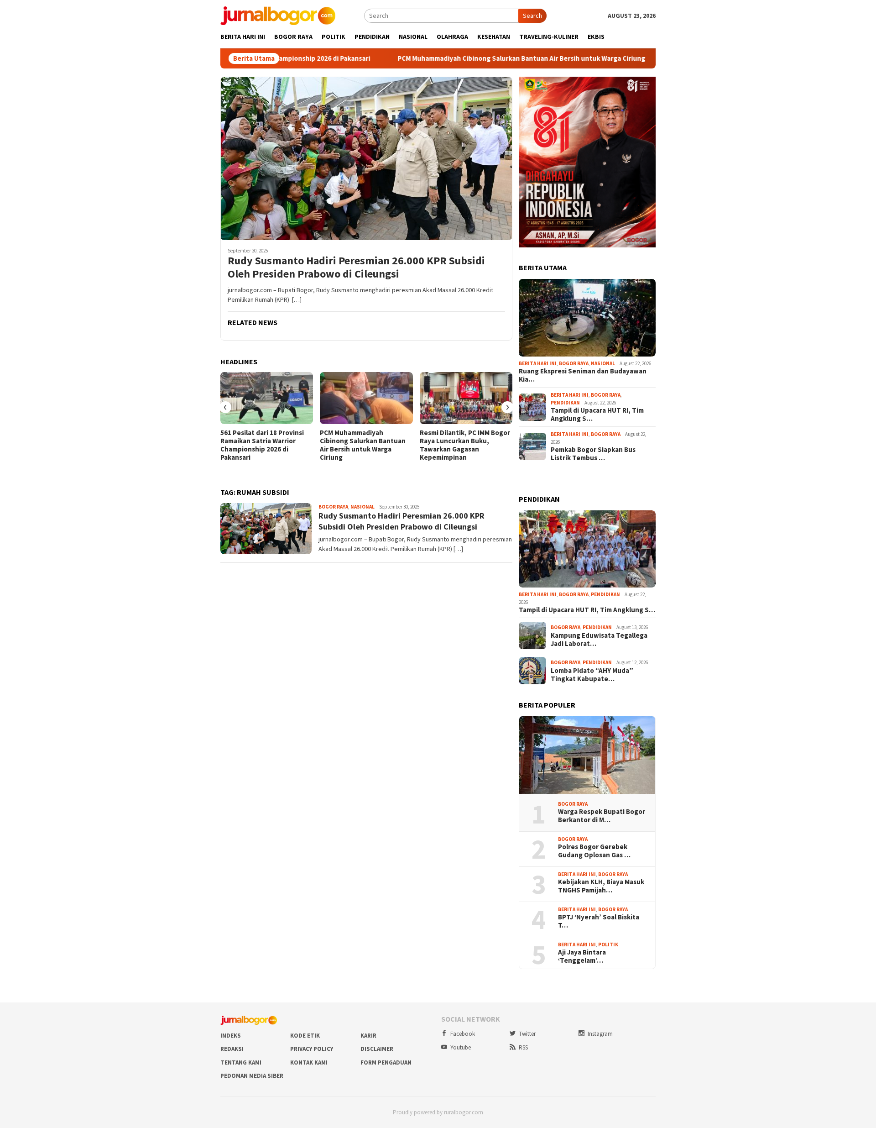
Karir (368, 1035)
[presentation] (225, 407)
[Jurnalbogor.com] (277, 15)
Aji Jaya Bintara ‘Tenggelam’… (582, 956)
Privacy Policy (311, 1049)
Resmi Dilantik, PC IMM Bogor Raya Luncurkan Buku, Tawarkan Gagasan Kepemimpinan (465, 445)
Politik (608, 944)
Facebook (462, 1034)
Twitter (527, 1034)
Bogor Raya (333, 507)
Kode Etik (305, 1035)
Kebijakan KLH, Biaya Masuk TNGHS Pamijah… (601, 886)
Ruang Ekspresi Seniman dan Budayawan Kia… (583, 375)
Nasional (362, 507)
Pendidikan (565, 402)
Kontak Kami (309, 1062)
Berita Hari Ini (538, 363)
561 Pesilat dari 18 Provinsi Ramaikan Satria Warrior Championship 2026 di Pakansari (262, 445)
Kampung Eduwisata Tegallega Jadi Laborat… (599, 639)
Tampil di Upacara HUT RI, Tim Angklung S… (597, 414)
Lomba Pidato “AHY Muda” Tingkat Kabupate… (592, 674)
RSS (523, 1047)
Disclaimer (376, 1049)
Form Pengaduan (386, 1062)
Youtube (460, 1047)
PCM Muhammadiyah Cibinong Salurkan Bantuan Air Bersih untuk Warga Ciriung (467, 58)
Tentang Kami (240, 1062)
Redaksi (232, 1049)
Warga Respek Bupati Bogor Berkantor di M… (601, 816)
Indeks (230, 1035)
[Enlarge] (643, 88)
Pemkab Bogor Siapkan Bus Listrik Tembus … (593, 454)
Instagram (600, 1034)
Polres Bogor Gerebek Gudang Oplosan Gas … (594, 851)
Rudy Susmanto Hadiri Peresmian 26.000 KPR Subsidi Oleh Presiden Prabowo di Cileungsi (356, 267)
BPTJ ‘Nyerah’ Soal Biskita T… (598, 921)
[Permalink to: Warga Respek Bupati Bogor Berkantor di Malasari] (587, 755)
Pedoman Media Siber (251, 1076)
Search (532, 15)
